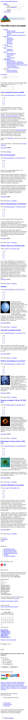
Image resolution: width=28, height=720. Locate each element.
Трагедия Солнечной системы (11, 330)
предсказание (23, 686)
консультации (20, 685)
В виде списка (14, 606)
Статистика (7, 705)
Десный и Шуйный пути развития (12, 485)
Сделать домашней (6, 1)
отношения (12, 686)
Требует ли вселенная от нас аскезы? (13, 361)
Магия (22, 683)
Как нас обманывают (8, 155)
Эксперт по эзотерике (9, 556)
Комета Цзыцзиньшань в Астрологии (13, 204)
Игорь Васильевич (9, 95)
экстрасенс (3, 689)
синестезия (24, 688)
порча (17, 686)
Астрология (8, 682)
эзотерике (8, 116)
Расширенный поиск (9, 549)
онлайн (7, 686)
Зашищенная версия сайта (11, 553)
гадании (3, 116)
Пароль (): (12, 7)
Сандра (6, 248)
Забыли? (13, 7)
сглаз (19, 688)
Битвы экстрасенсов (21, 129)
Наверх (3, 540)
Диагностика (16, 683)
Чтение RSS (4, 74)
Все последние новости (10, 550)
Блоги (8, 200)
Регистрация (7, 11)
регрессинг (14, 688)
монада (2, 686)
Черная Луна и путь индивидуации (12, 245)
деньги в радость (11, 685)
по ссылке (16, 598)
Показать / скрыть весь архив (8, 639)
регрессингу (14, 116)
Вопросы (6, 554)
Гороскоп (9, 683)
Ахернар (3, 286)
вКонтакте (10, 138)
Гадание (14, 682)
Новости (9, 151)
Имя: (8, 5)
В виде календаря (5, 606)
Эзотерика (14, 200)
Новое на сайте (8, 704)
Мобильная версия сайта (10, 551)
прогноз (8, 688)
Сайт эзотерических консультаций (12, 92)
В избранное (14, 1)
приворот (3, 688)
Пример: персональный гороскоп (9, 601)
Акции (2, 682)
